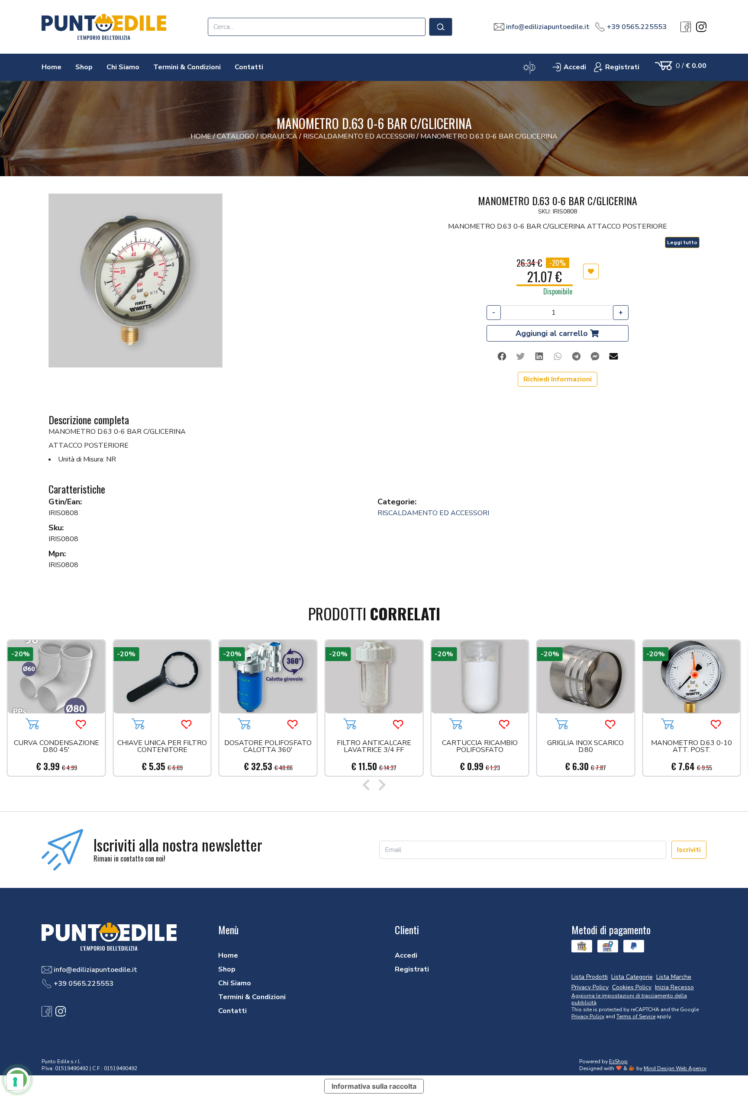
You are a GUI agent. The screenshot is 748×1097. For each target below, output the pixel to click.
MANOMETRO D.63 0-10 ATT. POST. (691, 747)
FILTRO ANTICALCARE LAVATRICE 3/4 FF (374, 747)
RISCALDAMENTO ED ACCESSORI (433, 513)
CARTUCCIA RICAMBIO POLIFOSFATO (480, 747)
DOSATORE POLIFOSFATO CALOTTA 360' (268, 747)
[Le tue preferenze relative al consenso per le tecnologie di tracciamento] (15, 1082)
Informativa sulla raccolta (374, 1086)
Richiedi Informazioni (557, 379)
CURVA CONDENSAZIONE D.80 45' (56, 747)
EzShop (618, 1061)
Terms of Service (635, 1016)
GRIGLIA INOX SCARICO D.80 (585, 747)
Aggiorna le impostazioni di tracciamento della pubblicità (629, 999)
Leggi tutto (682, 242)
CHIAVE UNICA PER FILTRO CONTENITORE (162, 747)
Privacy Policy (587, 1016)
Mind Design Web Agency (675, 1068)
